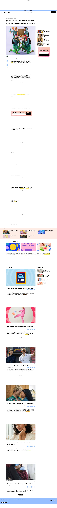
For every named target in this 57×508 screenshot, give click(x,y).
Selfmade (7, 251)
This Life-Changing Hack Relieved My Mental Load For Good (46, 44)
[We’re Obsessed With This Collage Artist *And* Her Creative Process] (40, 275)
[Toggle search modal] (50, 12)
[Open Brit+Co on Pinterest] (2, 502)
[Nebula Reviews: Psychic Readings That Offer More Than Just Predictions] (40, 270)
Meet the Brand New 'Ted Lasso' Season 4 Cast (18, 365)
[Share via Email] (7, 64)
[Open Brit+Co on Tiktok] (6, 502)
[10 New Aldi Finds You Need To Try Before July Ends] (20, 277)
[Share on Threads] (7, 65)
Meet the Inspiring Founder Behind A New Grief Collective (46, 40)
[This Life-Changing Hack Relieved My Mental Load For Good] (40, 44)
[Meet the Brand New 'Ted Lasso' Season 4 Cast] (20, 355)
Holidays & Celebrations (10, 18)
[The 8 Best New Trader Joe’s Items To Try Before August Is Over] (23, 231)
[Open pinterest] (3, 12)
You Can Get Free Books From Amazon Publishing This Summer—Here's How (46, 32)
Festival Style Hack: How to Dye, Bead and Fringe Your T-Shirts (46, 280)
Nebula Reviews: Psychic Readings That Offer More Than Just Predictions (46, 271)
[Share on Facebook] (7, 60)
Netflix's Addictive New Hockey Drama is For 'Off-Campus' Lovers (32, 235)
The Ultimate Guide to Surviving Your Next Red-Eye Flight (20, 484)
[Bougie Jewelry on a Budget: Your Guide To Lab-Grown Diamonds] (40, 35)
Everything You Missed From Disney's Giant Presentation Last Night (49, 231)
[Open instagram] (4, 12)
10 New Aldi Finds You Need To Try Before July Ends (20, 288)
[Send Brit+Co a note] (9, 12)
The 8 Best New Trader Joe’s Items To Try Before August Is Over (32, 231)
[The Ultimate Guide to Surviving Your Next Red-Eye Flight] (20, 471)
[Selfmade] (13, 247)
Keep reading (25, 294)
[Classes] (44, 247)
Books (44, 30)
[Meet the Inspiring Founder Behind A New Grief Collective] (40, 39)
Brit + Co (8, 446)
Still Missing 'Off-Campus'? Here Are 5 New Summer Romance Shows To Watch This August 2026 (14, 231)
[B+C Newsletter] (28, 247)
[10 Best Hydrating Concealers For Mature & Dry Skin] (6, 236)
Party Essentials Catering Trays (21, 94)
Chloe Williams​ (9, 367)
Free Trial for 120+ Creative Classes (28, 10)
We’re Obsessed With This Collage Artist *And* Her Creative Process (46, 276)
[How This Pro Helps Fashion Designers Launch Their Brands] (20, 315)
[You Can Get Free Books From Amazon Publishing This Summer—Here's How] (40, 31)
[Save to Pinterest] (7, 61)
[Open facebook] (1, 12)
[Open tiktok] (8, 12)
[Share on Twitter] (7, 63)
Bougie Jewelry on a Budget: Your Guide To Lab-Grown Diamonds (46, 36)
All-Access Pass (48, 253)
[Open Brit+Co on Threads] (5, 502)
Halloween (15, 18)
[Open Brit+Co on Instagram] (3, 502)
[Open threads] (7, 12)
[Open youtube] (5, 12)
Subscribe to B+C (24, 251)
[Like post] (7, 67)
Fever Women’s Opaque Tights (23, 75)
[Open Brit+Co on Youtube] (4, 502)
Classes (38, 251)
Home (6, 18)
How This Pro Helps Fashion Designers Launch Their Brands (20, 327)
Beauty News (44, 34)
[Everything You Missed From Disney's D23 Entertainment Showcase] (41, 231)
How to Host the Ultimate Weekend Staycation (46, 283)
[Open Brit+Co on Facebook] (1, 502)
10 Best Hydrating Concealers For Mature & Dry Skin (14, 235)
